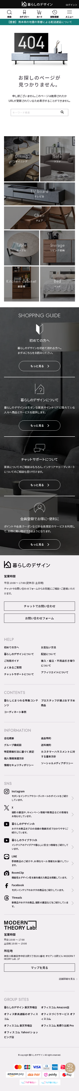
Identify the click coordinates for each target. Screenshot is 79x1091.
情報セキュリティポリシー (19, 765)
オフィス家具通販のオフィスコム (21, 1016)
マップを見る (39, 968)
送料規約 (46, 745)
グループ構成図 (12, 745)
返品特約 (46, 738)
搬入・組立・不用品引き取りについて (58, 663)
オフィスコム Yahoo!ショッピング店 (21, 1034)
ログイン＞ (71, 4)
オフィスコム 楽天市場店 (18, 1025)
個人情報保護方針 (14, 758)
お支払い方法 (48, 647)
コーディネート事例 (15, 712)
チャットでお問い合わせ (39, 606)
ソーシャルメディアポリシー (57, 763)
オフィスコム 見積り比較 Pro (57, 1025)
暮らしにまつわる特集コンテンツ (21, 703)
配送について (48, 654)
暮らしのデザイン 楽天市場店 (20, 1007)
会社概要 (9, 738)
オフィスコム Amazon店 (55, 1007)
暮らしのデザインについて (19, 654)
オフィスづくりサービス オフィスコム (58, 1016)
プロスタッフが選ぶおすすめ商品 (58, 703)
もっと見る (37, 366)
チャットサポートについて (19, 674)
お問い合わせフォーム (39, 618)
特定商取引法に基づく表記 (19, 751)
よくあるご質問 (12, 667)
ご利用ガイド (11, 661)
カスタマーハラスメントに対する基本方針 (58, 754)
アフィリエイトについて (54, 672)
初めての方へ (11, 647)
